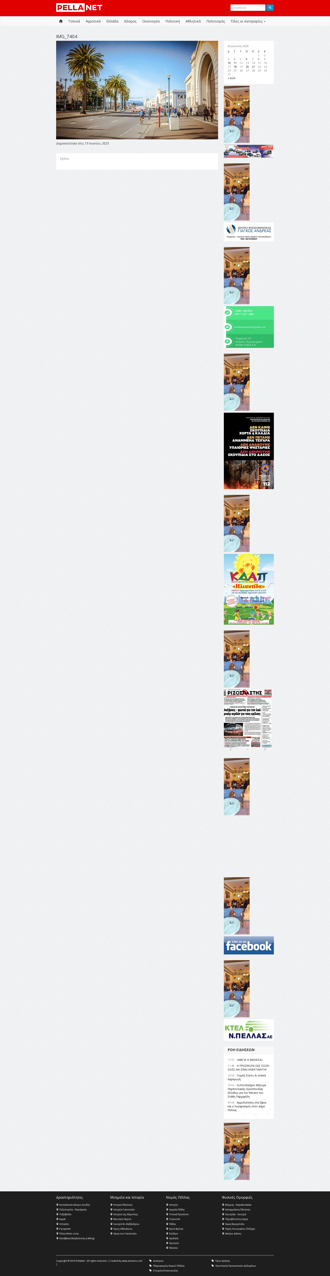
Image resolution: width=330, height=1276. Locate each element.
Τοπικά (74, 21)
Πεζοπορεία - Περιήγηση (73, 1209)
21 (253, 66)
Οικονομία (151, 21)
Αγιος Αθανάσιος (122, 1228)
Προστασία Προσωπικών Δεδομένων (235, 1265)
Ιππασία (64, 1224)
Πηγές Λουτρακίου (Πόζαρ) (240, 1228)
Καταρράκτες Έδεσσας (237, 1209)
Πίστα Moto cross (69, 1233)
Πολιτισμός (215, 21)
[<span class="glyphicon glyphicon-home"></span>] (60, 21)
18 (235, 66)
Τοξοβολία (65, 1214)
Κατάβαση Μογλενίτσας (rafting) (76, 1238)
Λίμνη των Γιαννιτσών (125, 1233)
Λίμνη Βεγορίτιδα (234, 1224)
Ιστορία (173, 1204)
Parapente (65, 1228)
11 (235, 63)
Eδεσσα (173, 1248)
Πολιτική (172, 21)
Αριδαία (173, 1238)
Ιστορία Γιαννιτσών (124, 1209)
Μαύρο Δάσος (233, 1233)
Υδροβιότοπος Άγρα (236, 1219)
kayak (62, 1219)
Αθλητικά (193, 21)
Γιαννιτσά (174, 1219)
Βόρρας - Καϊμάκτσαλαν (238, 1204)
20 (247, 66)
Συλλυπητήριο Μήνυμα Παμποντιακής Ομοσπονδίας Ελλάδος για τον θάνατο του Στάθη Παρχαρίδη (247, 1090)
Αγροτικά (93, 21)
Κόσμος (130, 21)
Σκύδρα (173, 1233)
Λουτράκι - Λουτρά (235, 1214)
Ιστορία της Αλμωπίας (125, 1214)
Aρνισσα (174, 1243)
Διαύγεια (158, 1260)
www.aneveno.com (132, 1260)
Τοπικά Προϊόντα (178, 1214)
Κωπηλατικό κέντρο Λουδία (74, 1204)
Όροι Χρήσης (222, 1260)
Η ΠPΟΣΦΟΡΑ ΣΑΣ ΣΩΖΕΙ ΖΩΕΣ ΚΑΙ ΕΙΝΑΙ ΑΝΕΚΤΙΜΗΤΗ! (248, 1067)
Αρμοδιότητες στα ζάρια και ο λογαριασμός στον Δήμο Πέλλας (247, 1106)
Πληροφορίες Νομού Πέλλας (168, 1265)
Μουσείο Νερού (122, 1219)
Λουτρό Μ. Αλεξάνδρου (126, 1224)
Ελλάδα (112, 21)
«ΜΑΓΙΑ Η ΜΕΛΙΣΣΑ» (250, 1060)
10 (229, 63)
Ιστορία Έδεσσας (122, 1204)
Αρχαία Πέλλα (176, 1209)
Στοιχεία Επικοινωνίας (165, 1270)
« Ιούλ (231, 78)
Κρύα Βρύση (176, 1228)
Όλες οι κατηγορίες (247, 21)
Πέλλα (172, 1224)
